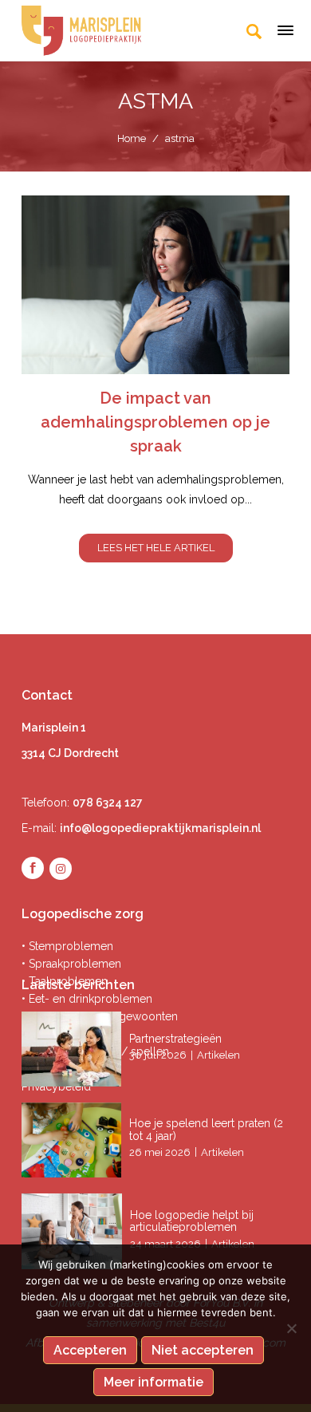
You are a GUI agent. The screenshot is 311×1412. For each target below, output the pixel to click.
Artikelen (218, 1055)
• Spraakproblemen (71, 963)
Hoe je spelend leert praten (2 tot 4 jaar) (206, 1129)
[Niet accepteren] (291, 1328)
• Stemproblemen (67, 946)
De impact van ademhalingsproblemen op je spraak (155, 422)
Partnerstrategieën (177, 1038)
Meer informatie (153, 1382)
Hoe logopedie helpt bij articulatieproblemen (192, 1221)
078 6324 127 (108, 802)
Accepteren (90, 1350)
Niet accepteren (203, 1350)
